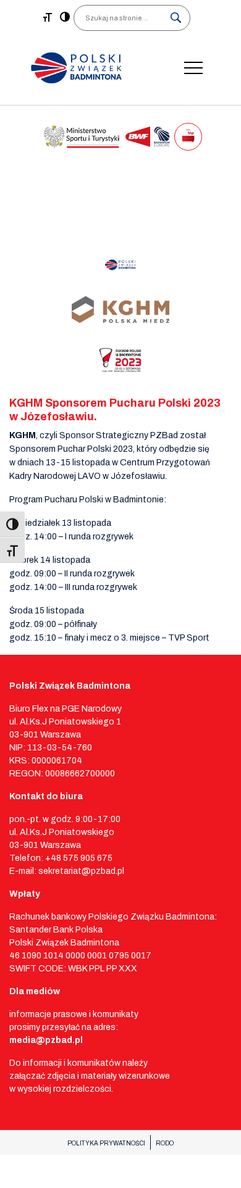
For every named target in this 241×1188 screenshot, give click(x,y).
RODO (165, 1143)
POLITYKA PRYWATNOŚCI (106, 1143)
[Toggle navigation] (193, 68)
